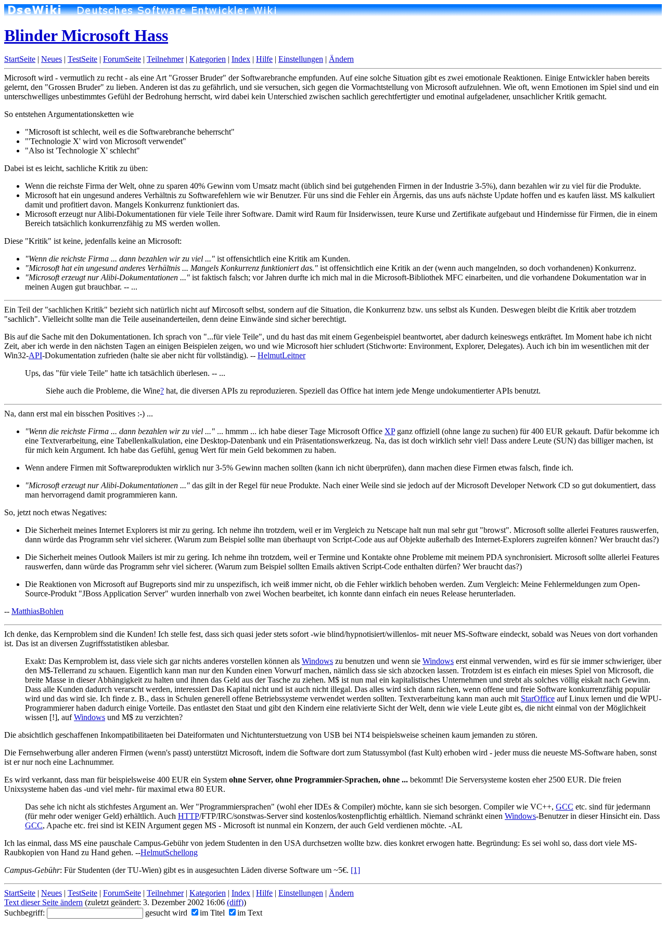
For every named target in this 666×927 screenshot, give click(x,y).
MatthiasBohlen (37, 611)
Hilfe (264, 59)
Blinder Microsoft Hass (86, 35)
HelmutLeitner (281, 355)
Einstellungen (300, 59)
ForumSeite (122, 59)
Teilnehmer (165, 59)
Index (241, 59)
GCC (564, 806)
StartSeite (19, 59)
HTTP (188, 816)
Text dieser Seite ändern (43, 902)
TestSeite (82, 59)
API (35, 355)
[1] (355, 870)
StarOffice (538, 698)
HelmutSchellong (169, 852)
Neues (51, 59)
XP (390, 431)
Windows (317, 661)
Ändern (341, 59)
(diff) (235, 902)
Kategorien (207, 59)
